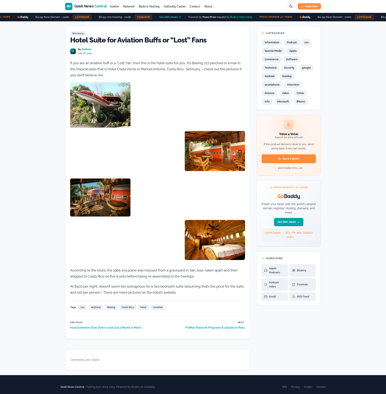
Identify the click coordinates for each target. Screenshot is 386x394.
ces (306, 42)
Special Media (273, 50)
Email (272, 296)
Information (272, 42)
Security (289, 67)
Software (292, 59)
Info (267, 101)
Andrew (86, 49)
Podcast (292, 42)
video (285, 93)
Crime (300, 93)
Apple (293, 50)
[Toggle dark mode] (290, 6)
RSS (284, 386)
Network (129, 6)
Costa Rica (128, 307)
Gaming (287, 76)
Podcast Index (274, 284)
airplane (96, 307)
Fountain (302, 284)
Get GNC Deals (164, 17)
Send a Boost (291, 158)
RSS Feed (303, 296)
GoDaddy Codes (175, 6)
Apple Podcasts (274, 270)
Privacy (295, 386)
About (208, 6)
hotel (143, 307)
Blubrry (301, 270)
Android (269, 76)
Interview (293, 84)
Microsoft (283, 101)
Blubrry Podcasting (237, 16)
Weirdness (78, 33)
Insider (114, 6)
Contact (195, 6)
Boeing (111, 307)
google (306, 67)
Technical (270, 67)
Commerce (271, 59)
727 (82, 307)
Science (269, 93)
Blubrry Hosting (149, 6)
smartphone (272, 84)
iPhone (301, 101)
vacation (158, 307)
